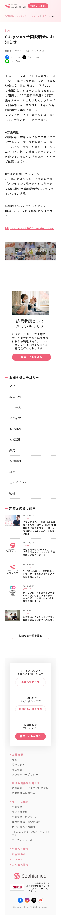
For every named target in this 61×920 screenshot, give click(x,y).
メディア (15, 418)
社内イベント (18, 482)
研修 (12, 472)
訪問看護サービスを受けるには (30, 788)
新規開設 (15, 461)
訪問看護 (17, 806)
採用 (12, 450)
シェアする (15, 57)
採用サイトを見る (31, 357)
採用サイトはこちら (38, 6)
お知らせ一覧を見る (30, 635)
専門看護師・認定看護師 (26, 822)
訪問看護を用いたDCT (25, 816)
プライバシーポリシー (25, 774)
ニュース (15, 407)
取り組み (15, 429)
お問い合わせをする (30, 709)
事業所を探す (20, 849)
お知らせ (15, 396)
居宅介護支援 (20, 812)
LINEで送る (15, 61)
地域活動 (15, 439)
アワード (15, 386)
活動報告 (17, 769)
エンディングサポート (25, 840)
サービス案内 (20, 802)
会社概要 (17, 754)
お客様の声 (19, 854)
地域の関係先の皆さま (26, 783)
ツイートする (33, 57)
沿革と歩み (18, 764)
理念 (14, 759)
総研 (12, 493)
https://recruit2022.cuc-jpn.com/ (29, 228)
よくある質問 (20, 864)
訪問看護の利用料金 (24, 793)
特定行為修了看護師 (24, 827)
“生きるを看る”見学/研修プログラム (31, 833)
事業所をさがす (30, 682)
